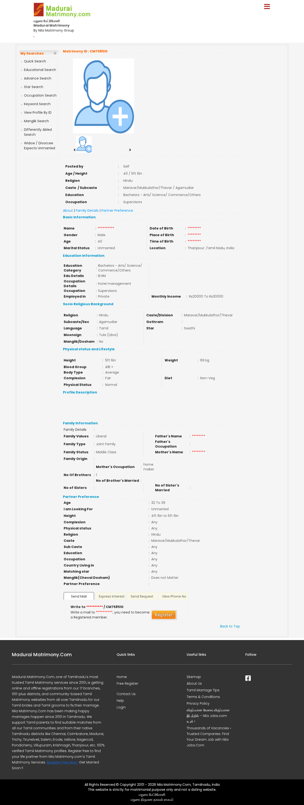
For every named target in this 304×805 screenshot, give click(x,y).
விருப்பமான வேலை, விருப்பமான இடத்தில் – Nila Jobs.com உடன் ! (208, 716)
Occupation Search (40, 95)
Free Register (127, 683)
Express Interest (112, 596)
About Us (194, 683)
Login (121, 707)
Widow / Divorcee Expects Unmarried (39, 145)
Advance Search (37, 78)
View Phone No (174, 596)
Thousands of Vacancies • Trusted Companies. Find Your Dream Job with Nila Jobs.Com (209, 737)
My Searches (32, 53)
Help (120, 700)
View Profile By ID (38, 112)
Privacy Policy (198, 703)
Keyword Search (37, 104)
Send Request (142, 596)
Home (122, 676)
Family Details (87, 210)
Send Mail (79, 596)
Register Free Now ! (62, 762)
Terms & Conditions (203, 696)
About (68, 210)
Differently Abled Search (38, 132)
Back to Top (230, 626)
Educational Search (40, 69)
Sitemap (194, 676)
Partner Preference (117, 210)
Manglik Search (36, 121)
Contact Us (126, 694)
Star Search (33, 86)
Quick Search (35, 61)
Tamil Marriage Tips (203, 690)
